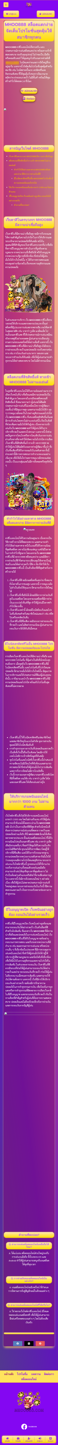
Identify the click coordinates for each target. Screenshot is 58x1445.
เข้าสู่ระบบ (12, 14)
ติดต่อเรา (49, 1374)
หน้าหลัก (9, 1374)
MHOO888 (12, 62)
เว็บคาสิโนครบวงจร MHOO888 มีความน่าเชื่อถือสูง (31, 156)
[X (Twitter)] (29, 1343)
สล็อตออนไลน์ (29, 1379)
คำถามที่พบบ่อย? (21, 205)
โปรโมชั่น (22, 1374)
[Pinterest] (40, 1343)
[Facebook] (17, 1343)
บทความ (36, 1374)
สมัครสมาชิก (47, 14)
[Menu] (6, 4)
